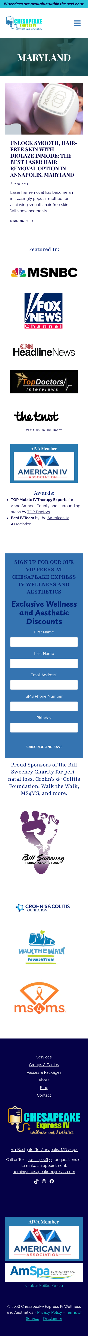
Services (44, 1057)
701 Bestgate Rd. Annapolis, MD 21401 (44, 1149)
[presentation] (44, 109)
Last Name (44, 653)
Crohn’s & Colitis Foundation (44, 782)
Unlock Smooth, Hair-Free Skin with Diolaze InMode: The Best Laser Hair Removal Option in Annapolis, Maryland (44, 158)
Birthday (44, 718)
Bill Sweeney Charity (44, 768)
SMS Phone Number (44, 696)
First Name (44, 632)
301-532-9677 (40, 1159)
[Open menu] (77, 23)
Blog (44, 1087)
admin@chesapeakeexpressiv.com (44, 1171)
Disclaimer (52, 1318)
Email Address (44, 675)
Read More (21, 221)
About (44, 1080)
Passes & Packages (44, 1072)
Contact (44, 1095)
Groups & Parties (44, 1064)
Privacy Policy (49, 1312)
